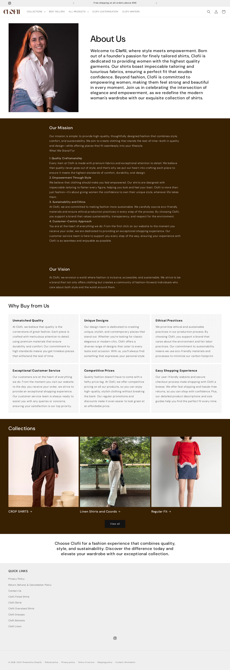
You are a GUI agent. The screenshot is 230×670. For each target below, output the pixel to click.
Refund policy (51, 662)
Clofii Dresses (16, 614)
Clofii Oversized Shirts (21, 608)
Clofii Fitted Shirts (18, 596)
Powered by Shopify (32, 662)
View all (115, 524)
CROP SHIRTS (18, 512)
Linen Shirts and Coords (98, 512)
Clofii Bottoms (16, 620)
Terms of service (86, 662)
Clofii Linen (14, 626)
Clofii (19, 662)
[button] (36, 11)
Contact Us (14, 590)
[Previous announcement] (73, 3)
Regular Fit (159, 512)
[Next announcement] (156, 3)
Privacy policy (68, 662)
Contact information (125, 662)
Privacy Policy (16, 578)
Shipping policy (104, 662)
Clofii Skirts (15, 602)
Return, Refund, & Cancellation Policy (30, 584)
